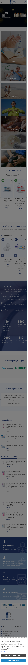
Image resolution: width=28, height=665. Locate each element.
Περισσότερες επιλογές (13, 656)
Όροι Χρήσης (4, 652)
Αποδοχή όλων (13, 660)
